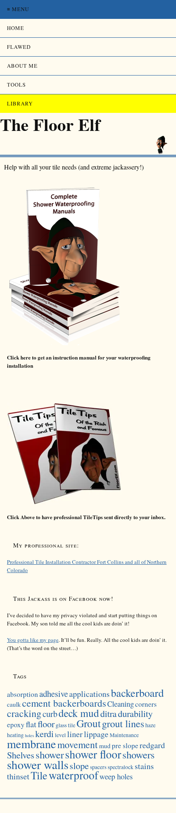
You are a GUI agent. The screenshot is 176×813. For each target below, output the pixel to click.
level (60, 735)
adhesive (53, 693)
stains (144, 766)
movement (77, 744)
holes (29, 735)
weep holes (116, 776)
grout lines (123, 723)
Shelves (20, 755)
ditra (108, 713)
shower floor (93, 754)
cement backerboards (64, 703)
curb (50, 713)
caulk (14, 704)
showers (138, 754)
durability (135, 713)
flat (31, 724)
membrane (31, 743)
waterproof (73, 775)
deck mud (79, 713)
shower (50, 754)
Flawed (19, 46)
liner (75, 734)
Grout (89, 723)
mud (105, 745)
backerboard (137, 692)
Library (20, 103)
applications (89, 693)
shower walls (37, 764)
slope (79, 765)
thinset (18, 776)
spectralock (120, 767)
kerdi (44, 733)
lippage (96, 734)
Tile (39, 775)
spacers (98, 767)
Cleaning (120, 703)
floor (46, 723)
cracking (24, 713)
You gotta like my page (33, 640)
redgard (152, 745)
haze (150, 725)
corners (146, 704)
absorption (22, 694)
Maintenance (124, 735)
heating (15, 735)
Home (15, 28)
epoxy (16, 724)
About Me (22, 65)
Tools (16, 84)
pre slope (125, 745)
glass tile (65, 725)
